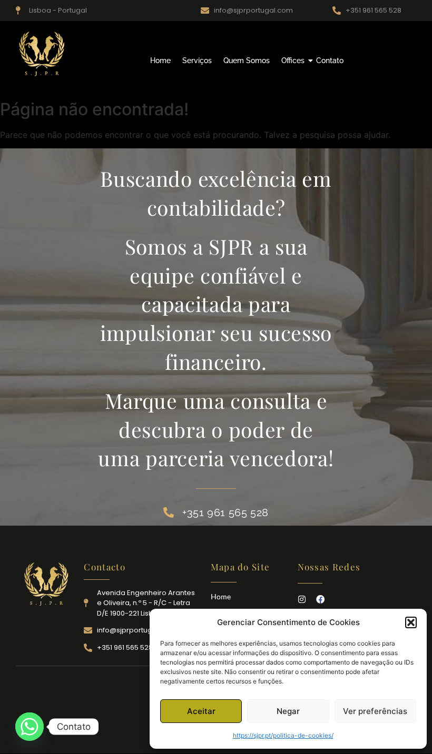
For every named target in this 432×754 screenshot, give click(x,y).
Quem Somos (246, 60)
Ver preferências (375, 711)
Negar (288, 711)
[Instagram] (302, 599)
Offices (293, 60)
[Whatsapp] (29, 726)
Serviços (197, 60)
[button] (411, 622)
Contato (329, 60)
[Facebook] (320, 599)
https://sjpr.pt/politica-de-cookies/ (283, 735)
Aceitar (201, 711)
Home (160, 60)
